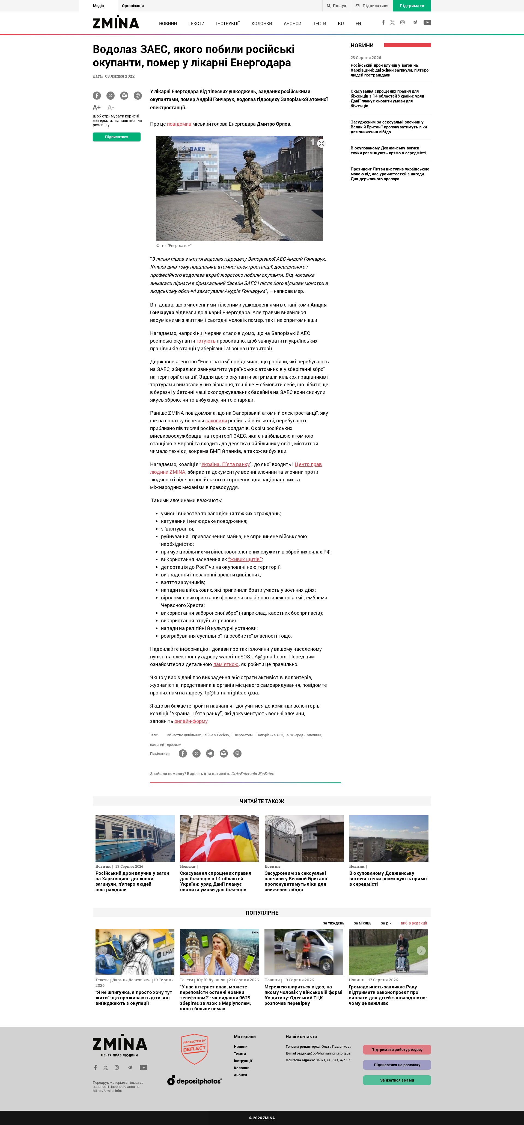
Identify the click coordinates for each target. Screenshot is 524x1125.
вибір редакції (414, 923)
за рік (386, 923)
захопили (216, 420)
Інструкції (228, 23)
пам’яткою (226, 664)
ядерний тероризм (165, 744)
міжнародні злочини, (304, 734)
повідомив (179, 123)
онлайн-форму (190, 721)
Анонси (292, 23)
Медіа (98, 5)
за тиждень (333, 923)
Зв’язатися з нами (397, 1080)
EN (358, 23)
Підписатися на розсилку (397, 1064)
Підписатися (375, 5)
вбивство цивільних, (184, 734)
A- (111, 107)
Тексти (196, 23)
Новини (168, 23)
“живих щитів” (245, 559)
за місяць (362, 923)
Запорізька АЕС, (270, 734)
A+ (97, 107)
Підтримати (412, 5)
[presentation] (102, 950)
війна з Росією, (217, 734)
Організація (133, 5)
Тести (319, 23)
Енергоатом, (243, 734)
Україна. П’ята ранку (225, 464)
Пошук (340, 6)
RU (341, 23)
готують (206, 340)
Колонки (262, 23)
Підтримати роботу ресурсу (396, 1049)
